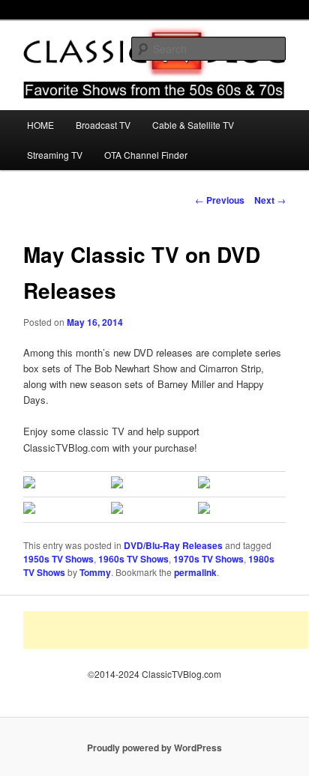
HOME (40, 124)
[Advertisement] (165, 630)
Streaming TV (54, 154)
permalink (195, 572)
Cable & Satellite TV (193, 124)
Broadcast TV (103, 124)
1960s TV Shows (133, 559)
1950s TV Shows (58, 559)
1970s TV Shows (208, 559)
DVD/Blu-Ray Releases (173, 545)
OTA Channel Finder (146, 154)
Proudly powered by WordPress (154, 747)
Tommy (95, 572)
